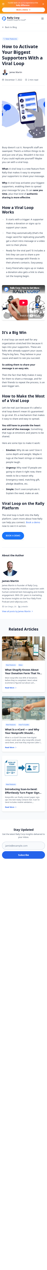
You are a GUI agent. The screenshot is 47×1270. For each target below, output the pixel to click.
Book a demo (33, 522)
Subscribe (23, 854)
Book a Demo (22, 10)
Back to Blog (11, 27)
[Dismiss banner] (43, 4)
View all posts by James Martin (16, 611)
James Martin (10, 581)
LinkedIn (24, 606)
